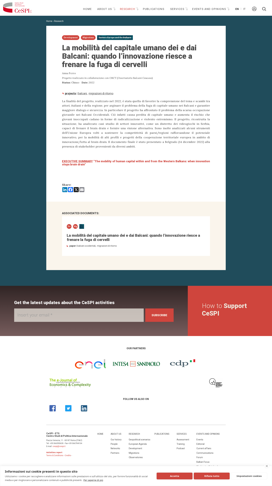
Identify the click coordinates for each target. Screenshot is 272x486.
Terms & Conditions (54, 455)
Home (87, 9)
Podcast (181, 448)
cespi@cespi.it (59, 446)
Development (135, 448)
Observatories (136, 457)
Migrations (134, 453)
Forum (199, 457)
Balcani (82, 93)
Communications (204, 453)
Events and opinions (209, 9)
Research (128, 9)
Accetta (174, 476)
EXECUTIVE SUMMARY (77, 161)
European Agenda (138, 444)
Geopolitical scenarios (139, 439)
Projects (70, 93)
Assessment (183, 439)
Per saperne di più (93, 480)
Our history (116, 439)
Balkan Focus (203, 462)
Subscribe (159, 315)
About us (105, 9)
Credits (68, 455)
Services (177, 9)
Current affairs (203, 448)
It (244, 9)
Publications (153, 9)
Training (181, 444)
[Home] (17, 8)
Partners (115, 453)
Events (199, 439)
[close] (266, 466)
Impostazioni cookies (249, 476)
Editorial (200, 444)
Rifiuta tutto (211, 476)
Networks (115, 448)
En (237, 9)
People (114, 444)
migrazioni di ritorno (101, 93)
